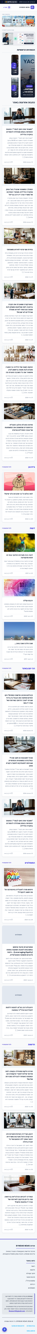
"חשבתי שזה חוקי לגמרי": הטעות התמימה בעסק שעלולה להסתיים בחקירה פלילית (19, 132)
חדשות (31, 1044)
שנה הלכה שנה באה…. (23, 643)
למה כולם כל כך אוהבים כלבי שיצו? (18, 494)
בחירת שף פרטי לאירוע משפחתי (20, 249)
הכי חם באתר (13, 65)
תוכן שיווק (29, 86)
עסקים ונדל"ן (30, 1281)
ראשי (33, 1266)
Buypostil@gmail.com (17, 1311)
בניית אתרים (31, 1326)
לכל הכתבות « (6, 467)
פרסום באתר (31, 1331)
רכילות (32, 1284)
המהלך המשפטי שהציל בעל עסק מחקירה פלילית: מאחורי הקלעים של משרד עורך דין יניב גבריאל (19, 192)
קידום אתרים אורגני (17, 1326)
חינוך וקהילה (30, 1273)
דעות (32, 528)
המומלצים (30, 862)
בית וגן (31, 467)
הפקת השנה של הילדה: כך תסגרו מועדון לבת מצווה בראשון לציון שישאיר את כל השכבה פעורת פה (19, 370)
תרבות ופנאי (31, 1277)
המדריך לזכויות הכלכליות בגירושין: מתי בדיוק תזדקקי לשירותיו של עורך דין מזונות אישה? (19, 1199)
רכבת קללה (28, 600)
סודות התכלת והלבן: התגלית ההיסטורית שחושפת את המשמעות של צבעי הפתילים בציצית (19, 427)
